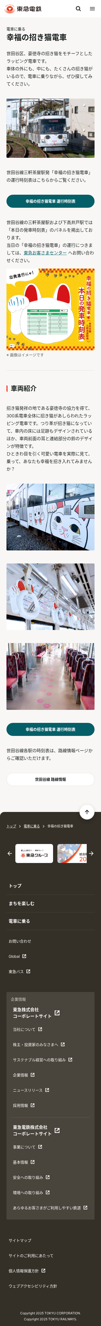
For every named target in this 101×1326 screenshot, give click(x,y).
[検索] (78, 8)
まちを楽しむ (21, 903)
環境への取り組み (30, 1194)
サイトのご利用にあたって (31, 1255)
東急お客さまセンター (45, 253)
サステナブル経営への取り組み (39, 1061)
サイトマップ (20, 1240)
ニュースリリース (30, 1091)
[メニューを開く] (92, 8)
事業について (30, 1148)
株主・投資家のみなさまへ (35, 1046)
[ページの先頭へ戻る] (87, 812)
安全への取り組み (30, 1178)
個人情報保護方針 (25, 1272)
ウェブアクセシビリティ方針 (33, 1286)
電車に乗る (15, 29)
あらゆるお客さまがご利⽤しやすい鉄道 (47, 1209)
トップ (11, 826)
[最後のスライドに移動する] (9, 853)
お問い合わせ (20, 941)
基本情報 (30, 1163)
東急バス (25, 973)
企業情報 (30, 1076)
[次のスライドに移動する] (91, 853)
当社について (30, 1030)
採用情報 (30, 1106)
